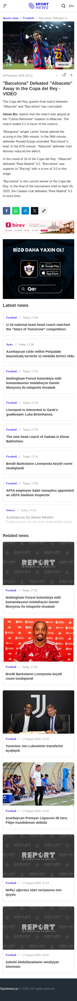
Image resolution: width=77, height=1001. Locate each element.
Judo (9, 344)
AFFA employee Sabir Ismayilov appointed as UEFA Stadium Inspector (40, 493)
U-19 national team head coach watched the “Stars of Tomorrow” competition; (38, 327)
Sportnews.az (9, 988)
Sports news (11, 18)
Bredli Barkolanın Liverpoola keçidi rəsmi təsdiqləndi (39, 466)
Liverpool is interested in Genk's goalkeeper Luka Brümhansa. (32, 412)
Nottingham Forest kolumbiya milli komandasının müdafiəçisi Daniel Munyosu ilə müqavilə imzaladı (33, 383)
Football (28, 18)
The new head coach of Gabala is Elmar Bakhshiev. (37, 439)
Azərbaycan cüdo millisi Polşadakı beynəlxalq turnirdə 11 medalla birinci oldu (40, 354)
